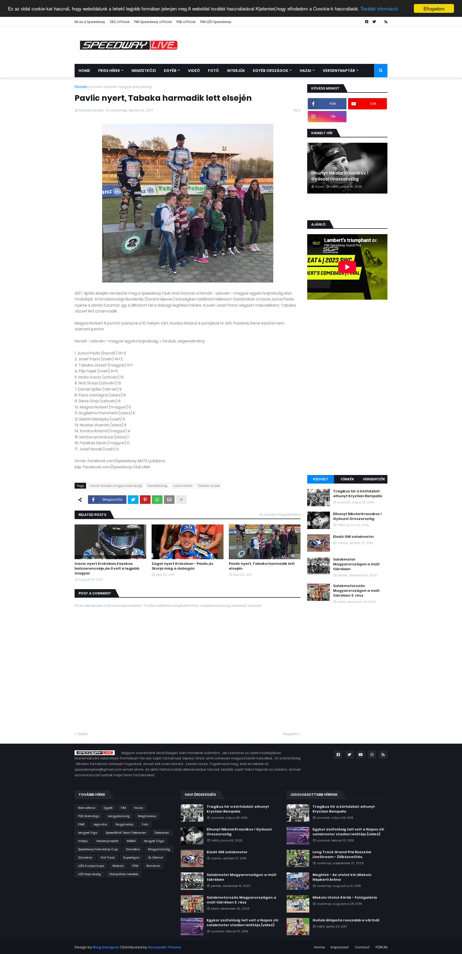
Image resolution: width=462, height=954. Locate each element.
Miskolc (118, 866)
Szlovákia (133, 849)
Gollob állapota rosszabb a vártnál (346, 920)
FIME (81, 824)
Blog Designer (106, 947)
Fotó (145, 824)
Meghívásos (147, 816)
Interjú (83, 841)
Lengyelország (119, 816)
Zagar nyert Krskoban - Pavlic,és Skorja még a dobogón (182, 566)
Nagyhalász (125, 824)
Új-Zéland (155, 857)
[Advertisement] (347, 388)
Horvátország (157, 486)
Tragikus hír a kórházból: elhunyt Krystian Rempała (357, 494)
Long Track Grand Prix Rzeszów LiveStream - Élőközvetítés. (342, 854)
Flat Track (108, 857)
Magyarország (159, 849)
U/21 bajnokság (89, 874)
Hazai (138, 808)
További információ (379, 8)
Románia (153, 866)
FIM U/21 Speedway (215, 22)
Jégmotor (100, 824)
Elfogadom (434, 8)
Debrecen (162, 833)
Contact (362, 947)
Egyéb (108, 808)
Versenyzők (374, 479)
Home (319, 947)
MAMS (131, 841)
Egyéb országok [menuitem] (270, 70)
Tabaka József (209, 486)
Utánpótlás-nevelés (123, 874)
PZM (135, 866)
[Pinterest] (145, 499)
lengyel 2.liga (154, 841)
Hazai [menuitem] (305, 70)
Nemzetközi (86, 808)
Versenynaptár (107, 841)
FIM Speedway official (153, 22)
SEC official (119, 22)
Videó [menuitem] (194, 70)
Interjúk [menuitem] (236, 70)
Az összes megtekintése (280, 514)
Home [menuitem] (84, 70)
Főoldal (81, 86)
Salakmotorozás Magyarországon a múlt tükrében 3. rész (356, 591)
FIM (123, 808)
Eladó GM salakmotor (353, 536)
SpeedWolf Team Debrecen (126, 833)
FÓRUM (381, 947)
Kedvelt (320, 479)
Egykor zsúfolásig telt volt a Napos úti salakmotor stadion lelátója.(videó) (242, 923)
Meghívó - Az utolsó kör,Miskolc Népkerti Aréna (342, 877)
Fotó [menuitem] (213, 70)
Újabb (82, 733)
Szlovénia (85, 857)
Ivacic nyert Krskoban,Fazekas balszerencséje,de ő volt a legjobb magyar (107, 568)
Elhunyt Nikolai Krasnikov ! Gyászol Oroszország (339, 176)
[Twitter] (133, 499)
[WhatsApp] (157, 499)
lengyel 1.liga (87, 833)
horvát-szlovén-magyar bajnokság (121, 86)
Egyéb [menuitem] (170, 70)
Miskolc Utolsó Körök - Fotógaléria (345, 897)
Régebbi (290, 733)
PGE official (185, 22)
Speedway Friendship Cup (98, 849)
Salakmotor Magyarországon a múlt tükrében (356, 564)
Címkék (347, 479)
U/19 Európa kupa (91, 866)
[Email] (169, 499)
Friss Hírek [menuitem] (109, 70)
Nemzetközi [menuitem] (144, 70)
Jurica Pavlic (182, 486)
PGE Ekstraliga (88, 816)
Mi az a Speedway (90, 22)
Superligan (131, 857)
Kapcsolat (340, 947)
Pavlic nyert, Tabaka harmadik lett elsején (262, 566)
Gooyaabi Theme (164, 947)
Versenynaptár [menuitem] (339, 70)
